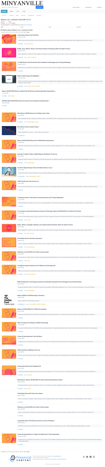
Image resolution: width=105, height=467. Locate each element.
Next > (28, 32)
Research (79, 27)
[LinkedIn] (90, 458)
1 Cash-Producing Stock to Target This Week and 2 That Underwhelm (38, 434)
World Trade (38, 86)
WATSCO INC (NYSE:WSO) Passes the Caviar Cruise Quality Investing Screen (26, 101)
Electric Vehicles (30, 43)
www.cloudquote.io (57, 456)
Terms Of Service (62, 459)
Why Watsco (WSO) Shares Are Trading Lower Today (33, 113)
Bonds (29, 233)
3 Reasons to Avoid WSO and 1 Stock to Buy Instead (33, 252)
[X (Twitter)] (83, 458)
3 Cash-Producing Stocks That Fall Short (29, 336)
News (17, 15)
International (31, 15)
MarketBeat (21, 86)
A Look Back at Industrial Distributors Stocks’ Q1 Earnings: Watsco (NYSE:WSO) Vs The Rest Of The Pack (49, 211)
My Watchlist (88, 7)
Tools (24, 11)
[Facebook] (87, 458)
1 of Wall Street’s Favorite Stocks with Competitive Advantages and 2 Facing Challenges (44, 62)
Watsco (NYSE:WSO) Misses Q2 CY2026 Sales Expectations (35, 140)
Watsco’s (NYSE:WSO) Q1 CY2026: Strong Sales (31, 309)
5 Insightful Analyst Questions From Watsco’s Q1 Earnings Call (36, 265)
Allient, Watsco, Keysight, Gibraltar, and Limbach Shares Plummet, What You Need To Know (45, 225)
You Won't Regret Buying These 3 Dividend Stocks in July (35, 167)
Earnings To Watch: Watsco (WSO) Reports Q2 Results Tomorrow (37, 154)
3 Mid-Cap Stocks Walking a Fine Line (28, 350)
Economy (29, 57)
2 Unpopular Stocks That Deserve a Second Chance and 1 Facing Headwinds (40, 197)
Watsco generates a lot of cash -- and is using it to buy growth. (33, 132)
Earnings (29, 86)
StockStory (21, 43)
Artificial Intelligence (31, 162)
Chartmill (5, 105)
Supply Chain (34, 57)
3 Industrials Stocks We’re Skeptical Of (29, 366)
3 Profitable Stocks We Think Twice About (30, 393)
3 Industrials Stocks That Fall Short (28, 35)
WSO (28, 19)
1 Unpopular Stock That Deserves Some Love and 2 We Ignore (35, 420)
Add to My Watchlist (28, 24)
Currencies (23, 15)
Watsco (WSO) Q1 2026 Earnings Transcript (31, 295)
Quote (21, 27)
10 (24, 32)
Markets (4, 11)
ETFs (18, 11)
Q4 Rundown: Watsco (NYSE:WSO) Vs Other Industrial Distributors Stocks (40, 380)
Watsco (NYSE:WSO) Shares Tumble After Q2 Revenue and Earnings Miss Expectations (29, 91)
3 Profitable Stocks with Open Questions (29, 238)
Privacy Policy (53, 459)
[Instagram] (93, 458)
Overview (11, 15)
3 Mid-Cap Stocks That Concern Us (28, 181)
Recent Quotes (76, 7)
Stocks (11, 11)
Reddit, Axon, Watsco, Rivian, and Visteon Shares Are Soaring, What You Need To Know (43, 48)
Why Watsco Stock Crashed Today (28, 127)
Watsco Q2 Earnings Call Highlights (28, 76)
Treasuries (38, 15)
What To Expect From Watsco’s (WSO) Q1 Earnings (32, 322)
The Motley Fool (21, 135)
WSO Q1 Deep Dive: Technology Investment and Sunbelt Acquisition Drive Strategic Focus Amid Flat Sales (49, 282)
